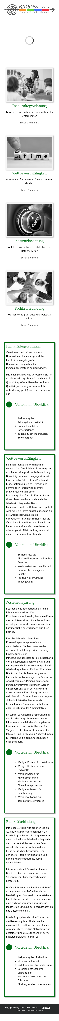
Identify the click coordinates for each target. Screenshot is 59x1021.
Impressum (46, 1008)
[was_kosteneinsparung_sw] (29, 205)
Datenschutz (20, 1010)
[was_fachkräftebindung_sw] (29, 273)
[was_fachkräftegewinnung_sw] (29, 70)
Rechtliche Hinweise (35, 1010)
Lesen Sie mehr (29, 190)
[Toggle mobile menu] (53, 16)
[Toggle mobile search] (48, 16)
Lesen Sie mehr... (29, 122)
